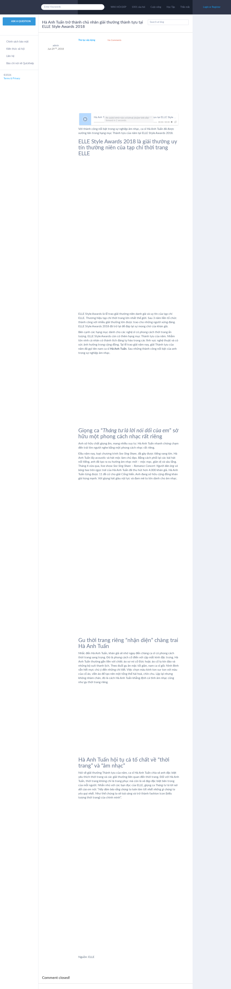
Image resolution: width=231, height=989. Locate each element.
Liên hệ (10, 56)
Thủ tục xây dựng (86, 40)
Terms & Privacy (12, 78)
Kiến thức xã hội (15, 49)
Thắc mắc (185, 7)
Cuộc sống (156, 7)
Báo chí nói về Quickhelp (20, 63)
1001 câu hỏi (138, 7)
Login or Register (212, 7)
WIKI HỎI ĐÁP (118, 7)
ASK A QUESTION (21, 21)
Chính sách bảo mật (17, 42)
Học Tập (171, 7)
